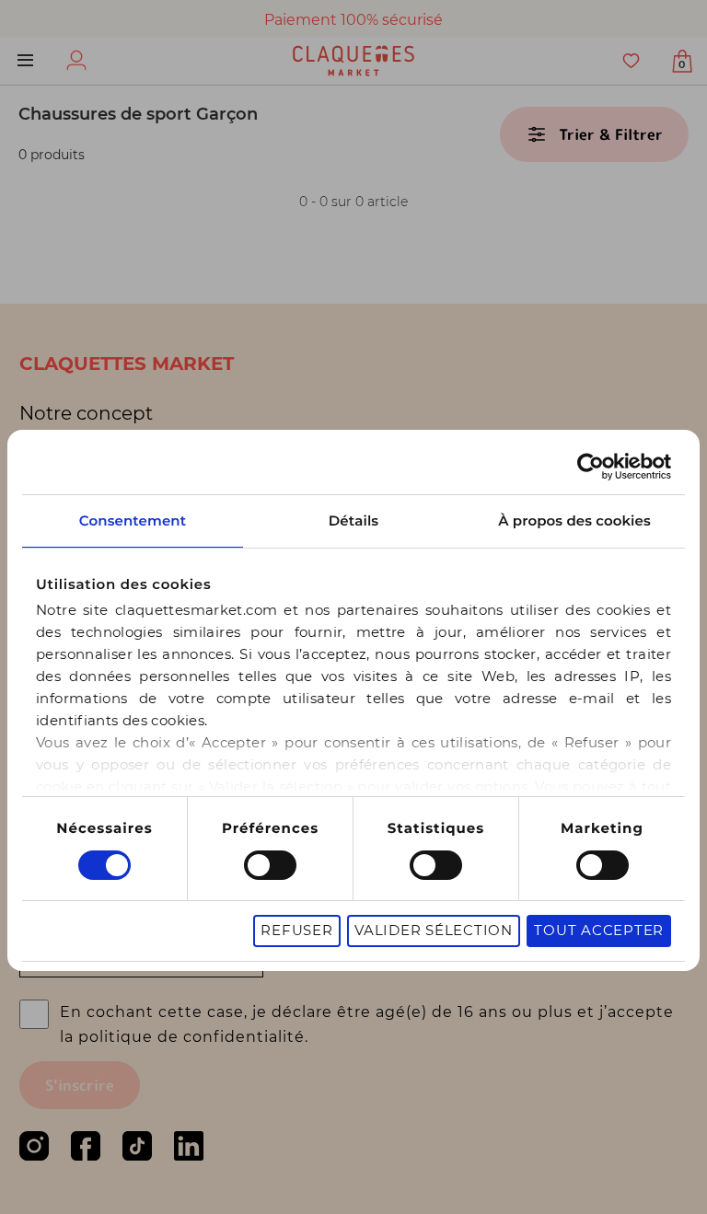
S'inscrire (79, 1085)
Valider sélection (433, 930)
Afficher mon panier (681, 64)
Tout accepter (599, 930)
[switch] (270, 865)
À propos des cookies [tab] (574, 520)
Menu (25, 61)
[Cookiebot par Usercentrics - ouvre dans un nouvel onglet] (590, 466)
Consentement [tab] (132, 520)
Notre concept (86, 413)
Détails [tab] (353, 520)
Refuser (296, 930)
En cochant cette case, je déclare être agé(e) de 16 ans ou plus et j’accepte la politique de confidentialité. (367, 1024)
